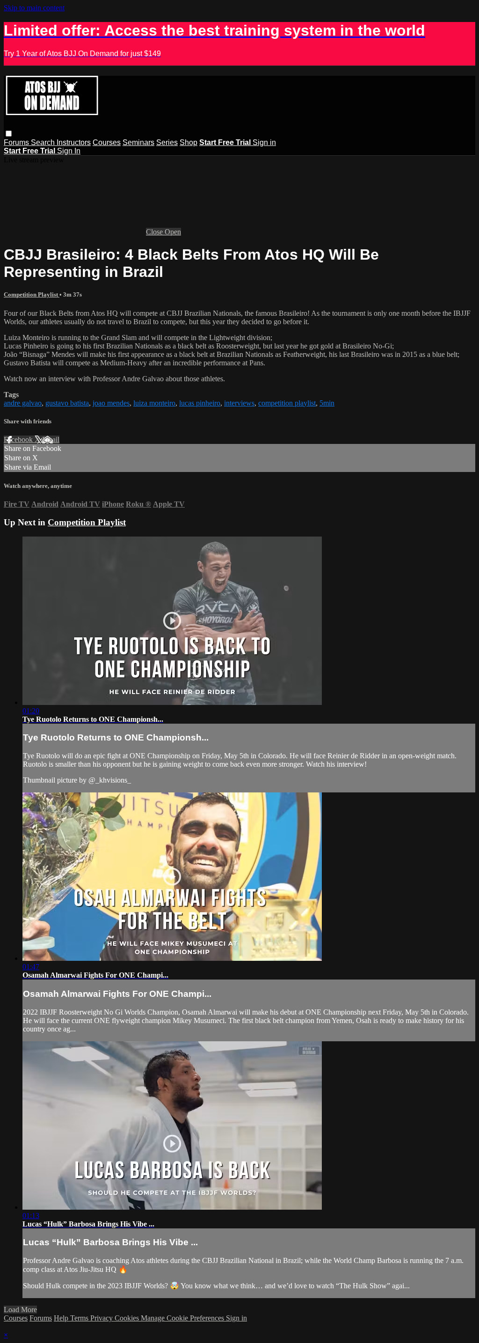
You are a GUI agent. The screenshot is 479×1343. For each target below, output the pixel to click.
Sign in (264, 142)
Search (44, 142)
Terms (80, 1318)
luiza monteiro (154, 403)
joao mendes (111, 403)
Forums (17, 142)
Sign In (68, 151)
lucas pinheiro (199, 403)
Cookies (128, 1318)
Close (155, 232)
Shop (188, 142)
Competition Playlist (31, 294)
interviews (239, 403)
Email (50, 439)
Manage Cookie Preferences (183, 1318)
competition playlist (287, 403)
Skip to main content (34, 8)
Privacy (102, 1318)
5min (326, 403)
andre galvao (23, 403)
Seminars (138, 142)
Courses (107, 142)
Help (62, 1318)
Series (167, 142)
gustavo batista (67, 403)
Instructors (74, 142)
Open (173, 232)
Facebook (19, 439)
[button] (9, 134)
